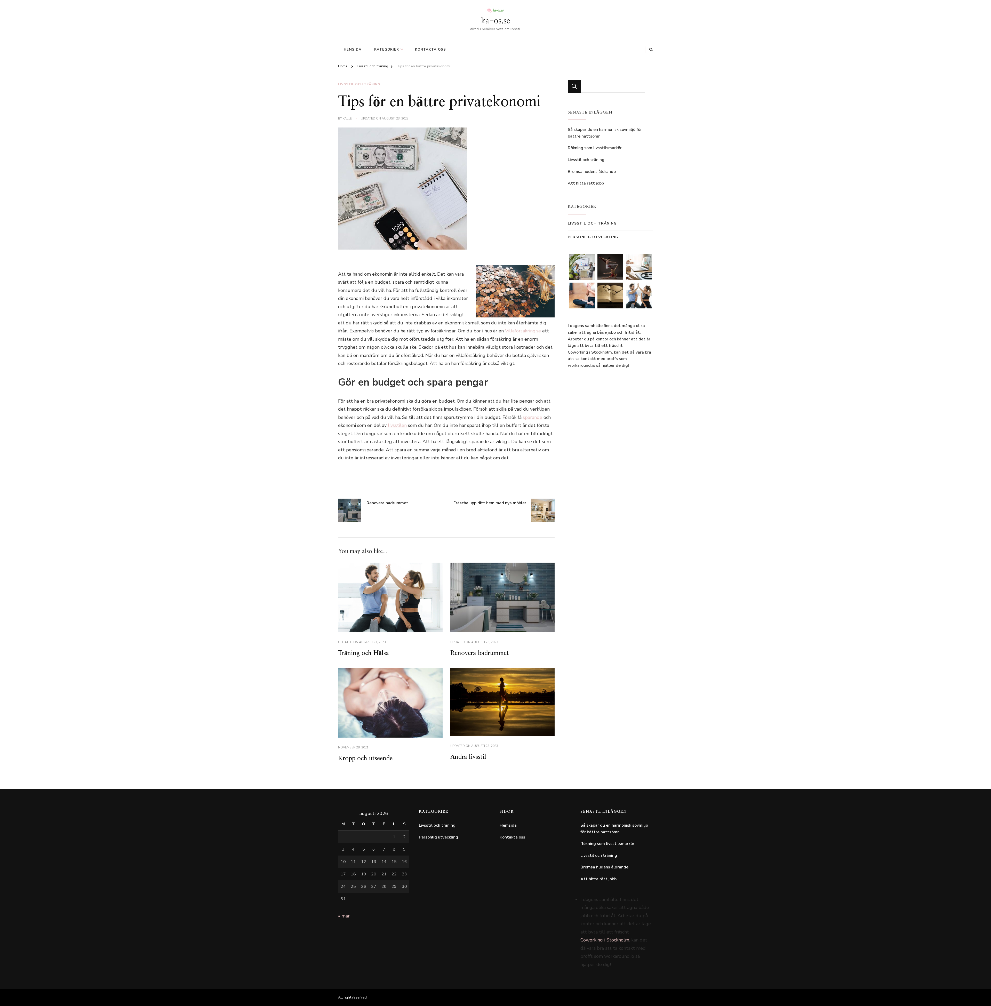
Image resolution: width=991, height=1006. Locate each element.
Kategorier (386, 49)
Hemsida (353, 49)
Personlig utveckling (593, 237)
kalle (347, 118)
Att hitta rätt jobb (586, 183)
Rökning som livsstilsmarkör (595, 148)
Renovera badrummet (479, 653)
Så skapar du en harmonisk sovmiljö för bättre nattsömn (605, 133)
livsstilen (397, 425)
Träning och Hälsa (363, 653)
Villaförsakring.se (523, 331)
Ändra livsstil (468, 757)
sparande (532, 417)
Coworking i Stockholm (590, 352)
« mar (344, 916)
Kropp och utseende (365, 758)
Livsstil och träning (359, 84)
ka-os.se (495, 21)
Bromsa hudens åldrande (592, 171)
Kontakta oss (430, 49)
